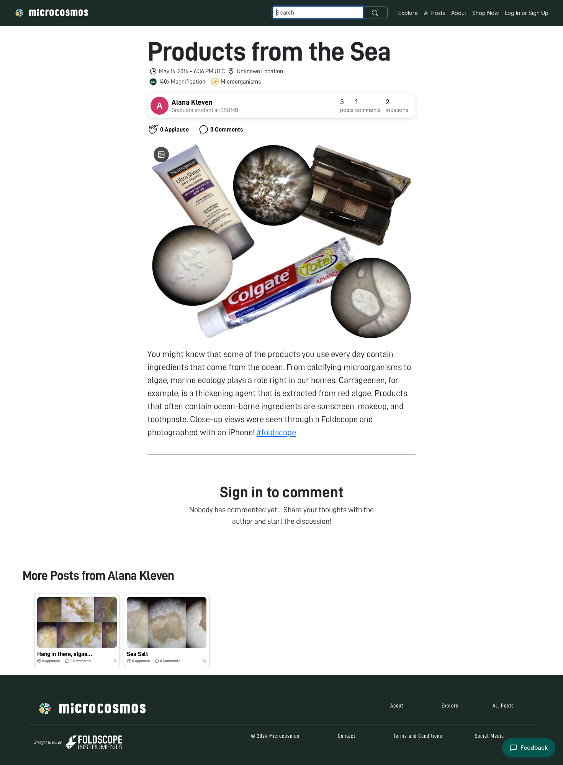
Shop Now (485, 13)
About (458, 13)
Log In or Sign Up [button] (526, 13)
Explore (408, 13)
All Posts (434, 13)
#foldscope (276, 432)
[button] (77, 630)
